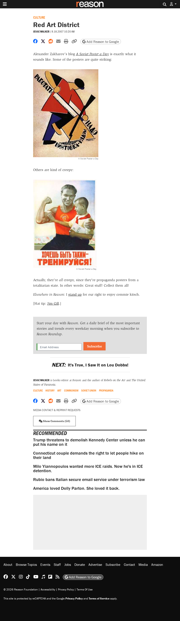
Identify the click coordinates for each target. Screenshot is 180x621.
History (49, 390)
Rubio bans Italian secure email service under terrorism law (89, 479)
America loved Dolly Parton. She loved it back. (76, 488)
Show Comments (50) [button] (56, 421)
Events (45, 564)
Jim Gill (53, 303)
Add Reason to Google (102, 41)
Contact (129, 564)
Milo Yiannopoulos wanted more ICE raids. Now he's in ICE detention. (88, 468)
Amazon (157, 564)
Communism (71, 390)
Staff (57, 564)
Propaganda (106, 390)
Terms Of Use (85, 589)
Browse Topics (26, 564)
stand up (75, 294)
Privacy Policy (66, 589)
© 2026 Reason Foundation (21, 589)
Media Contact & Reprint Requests (56, 410)
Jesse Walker (41, 31)
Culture (39, 17)
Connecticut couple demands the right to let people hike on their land (88, 455)
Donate (79, 564)
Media (143, 564)
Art (59, 390)
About (8, 564)
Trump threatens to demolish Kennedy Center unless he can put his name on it (89, 442)
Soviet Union (88, 390)
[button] (173, 4)
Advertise (95, 564)
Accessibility (48, 589)
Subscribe (94, 346)
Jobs (67, 564)
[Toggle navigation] (5, 4)
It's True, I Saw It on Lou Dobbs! (90, 365)
